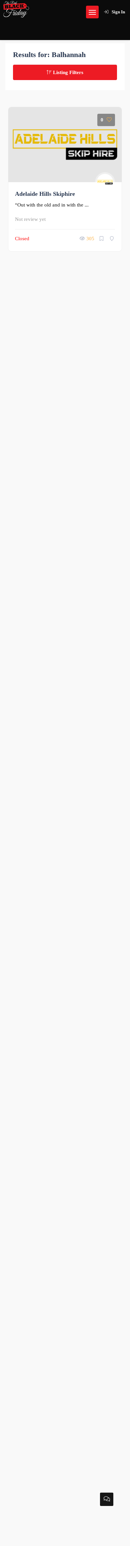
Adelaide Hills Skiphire (45, 193)
